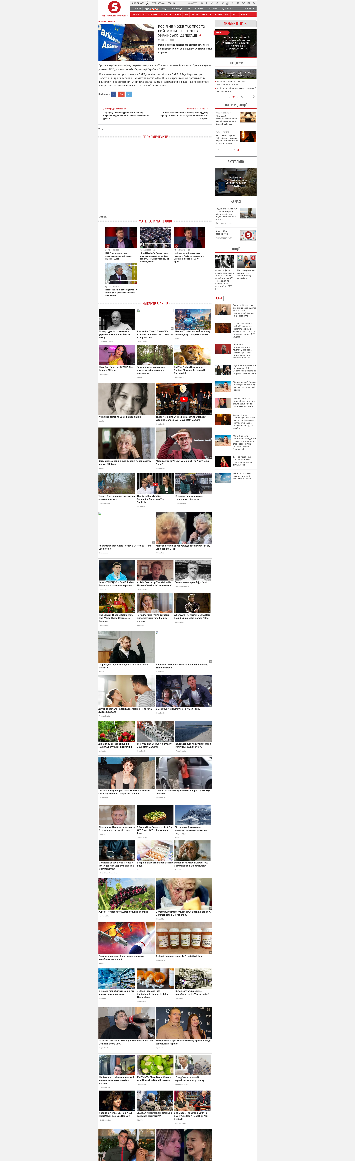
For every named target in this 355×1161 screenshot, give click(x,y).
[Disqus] (155, 180)
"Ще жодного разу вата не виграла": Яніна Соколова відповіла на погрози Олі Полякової (244, 369)
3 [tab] (238, 97)
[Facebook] (206, 3)
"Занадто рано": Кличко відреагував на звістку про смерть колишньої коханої (244, 386)
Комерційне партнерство (222, 232)
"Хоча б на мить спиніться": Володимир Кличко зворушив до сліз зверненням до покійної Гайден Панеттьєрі (244, 442)
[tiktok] (217, 3)
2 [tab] (246, 57)
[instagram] (211, 3)
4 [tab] (242, 97)
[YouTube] (248, 3)
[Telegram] (222, 3)
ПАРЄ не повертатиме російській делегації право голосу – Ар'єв (118, 256)
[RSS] (254, 3)
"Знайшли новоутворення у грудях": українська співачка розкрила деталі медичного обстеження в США (242, 351)
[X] (232, 3)
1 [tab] (225, 57)
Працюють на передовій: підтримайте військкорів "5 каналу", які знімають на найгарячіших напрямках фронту (227, 124)
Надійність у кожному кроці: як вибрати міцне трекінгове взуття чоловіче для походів (226, 214)
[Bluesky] (243, 3)
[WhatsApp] (227, 3)
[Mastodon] (238, 3)
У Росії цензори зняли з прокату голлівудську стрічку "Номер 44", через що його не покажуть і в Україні (184, 115)
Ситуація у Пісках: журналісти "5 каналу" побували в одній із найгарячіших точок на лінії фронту (126, 115)
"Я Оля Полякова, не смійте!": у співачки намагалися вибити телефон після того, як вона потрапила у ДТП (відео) (244, 330)
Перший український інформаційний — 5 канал (114, 9)
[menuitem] (136, 8)
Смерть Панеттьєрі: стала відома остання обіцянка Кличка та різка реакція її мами (244, 402)
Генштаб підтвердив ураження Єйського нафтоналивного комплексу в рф (236, 84)
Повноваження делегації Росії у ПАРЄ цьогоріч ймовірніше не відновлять (121, 293)
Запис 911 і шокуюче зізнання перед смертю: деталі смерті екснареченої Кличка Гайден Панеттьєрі (245, 310)
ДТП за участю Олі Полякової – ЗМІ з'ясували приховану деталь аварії (243, 461)
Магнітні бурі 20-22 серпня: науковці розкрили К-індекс (242, 476)
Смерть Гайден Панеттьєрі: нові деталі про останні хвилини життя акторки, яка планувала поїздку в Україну (244, 421)
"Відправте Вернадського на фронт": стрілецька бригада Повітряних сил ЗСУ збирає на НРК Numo (225, 142)
